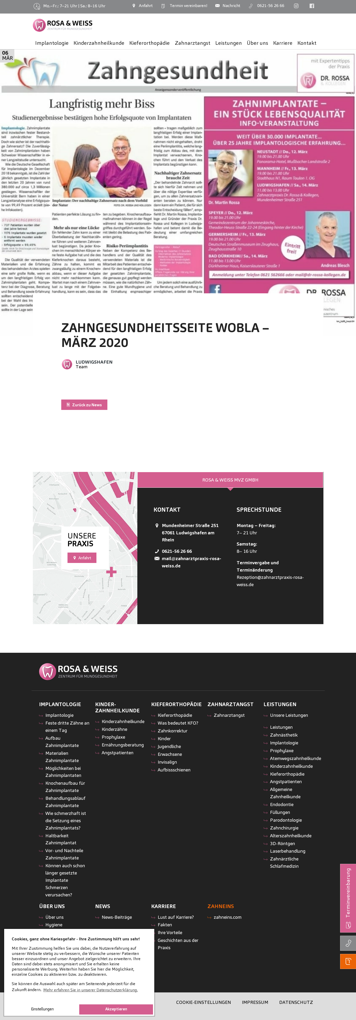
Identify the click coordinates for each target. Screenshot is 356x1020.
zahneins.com (228, 917)
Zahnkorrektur (172, 731)
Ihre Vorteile (170, 932)
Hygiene (53, 925)
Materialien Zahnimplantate (62, 756)
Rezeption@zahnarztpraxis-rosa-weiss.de (270, 580)
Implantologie (59, 715)
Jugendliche (169, 746)
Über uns (54, 917)
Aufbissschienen (174, 770)
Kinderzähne (114, 729)
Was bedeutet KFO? (178, 723)
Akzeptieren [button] (116, 1009)
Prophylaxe (113, 737)
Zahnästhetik (284, 735)
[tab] (230, 480)
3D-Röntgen (282, 843)
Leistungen (281, 727)
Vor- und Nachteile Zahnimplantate (64, 854)
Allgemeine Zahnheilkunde (285, 793)
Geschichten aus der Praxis (178, 944)
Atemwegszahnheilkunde (295, 758)
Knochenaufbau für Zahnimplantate (65, 786)
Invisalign (167, 762)
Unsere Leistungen (289, 715)
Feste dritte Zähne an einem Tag (67, 726)
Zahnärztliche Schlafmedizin (284, 862)
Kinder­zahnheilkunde (123, 721)
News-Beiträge (117, 917)
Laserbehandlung (287, 851)
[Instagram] (296, 6)
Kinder (164, 739)
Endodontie (281, 804)
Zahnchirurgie (284, 828)
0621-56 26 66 (177, 551)
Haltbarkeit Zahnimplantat (60, 839)
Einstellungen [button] (42, 1009)
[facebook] (312, 6)
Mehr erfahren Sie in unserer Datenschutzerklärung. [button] (90, 990)
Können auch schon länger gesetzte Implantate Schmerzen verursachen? (65, 880)
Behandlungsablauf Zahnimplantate (65, 801)
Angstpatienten (117, 753)
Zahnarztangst (229, 715)
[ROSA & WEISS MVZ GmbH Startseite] (63, 25)
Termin (187, 5)
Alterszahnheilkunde (290, 836)
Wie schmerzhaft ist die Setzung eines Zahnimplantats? (65, 820)
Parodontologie (286, 820)
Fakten (165, 925)
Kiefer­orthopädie (175, 715)
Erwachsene (170, 754)
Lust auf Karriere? (176, 917)
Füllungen (280, 812)
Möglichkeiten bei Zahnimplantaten (63, 771)
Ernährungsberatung (123, 745)
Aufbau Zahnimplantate (62, 741)
